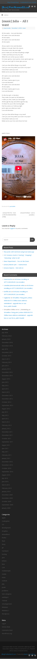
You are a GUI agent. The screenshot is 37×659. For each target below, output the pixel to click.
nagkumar (7, 298)
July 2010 (5, 478)
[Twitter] (32, 6)
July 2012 (5, 412)
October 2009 (6, 501)
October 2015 (6, 356)
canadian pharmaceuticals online (14, 285)
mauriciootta (7, 28)
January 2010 (6, 491)
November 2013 (7, 375)
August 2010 (6, 475)
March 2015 (6, 359)
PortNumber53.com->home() (28, 2)
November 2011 (7, 435)
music (24, 28)
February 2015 (7, 362)
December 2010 (7, 462)
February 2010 (7, 488)
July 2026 (5, 332)
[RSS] (34, 6)
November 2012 (7, 399)
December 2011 (7, 432)
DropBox (5, 531)
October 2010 (6, 468)
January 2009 (6, 508)
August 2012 (6, 409)
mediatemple (6, 571)
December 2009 (7, 495)
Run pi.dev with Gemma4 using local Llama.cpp (19, 252)
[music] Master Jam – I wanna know (15, 264)
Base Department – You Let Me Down (16, 261)
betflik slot (7, 291)
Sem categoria (6, 594)
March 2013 (6, 392)
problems (5, 591)
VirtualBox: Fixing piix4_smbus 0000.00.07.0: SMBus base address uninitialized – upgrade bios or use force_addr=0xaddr (18, 315)
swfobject (5, 597)
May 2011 (5, 452)
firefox (4, 538)
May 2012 (5, 415)
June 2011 (5, 448)
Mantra (26, 654)
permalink (12, 206)
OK (31, 239)
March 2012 (6, 422)
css (3, 524)
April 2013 (5, 389)
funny (3, 544)
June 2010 (5, 481)
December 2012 (7, 395)
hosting (4, 554)
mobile (4, 574)
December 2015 (7, 352)
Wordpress (5, 614)
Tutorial (4, 600)
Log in (4, 623)
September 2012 (7, 405)
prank (4, 587)
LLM (3, 567)
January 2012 (6, 428)
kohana (4, 561)
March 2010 (6, 485)
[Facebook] (29, 6)
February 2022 (7, 336)
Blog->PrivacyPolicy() (13, 2)
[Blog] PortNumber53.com (15, 7)
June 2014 (5, 366)
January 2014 (6, 369)
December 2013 (7, 372)
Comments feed (7, 630)
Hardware (5, 551)
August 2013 (6, 379)
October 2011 (6, 438)
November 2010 (7, 465)
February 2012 (7, 425)
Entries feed (6, 627)
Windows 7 (5, 610)
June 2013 (5, 382)
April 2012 (5, 419)
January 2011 (6, 458)
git (3, 547)
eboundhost (6, 534)
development (6, 528)
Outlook (4, 581)
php (3, 584)
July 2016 (5, 349)
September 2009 (7, 505)
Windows (5, 607)
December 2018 (7, 342)
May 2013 (5, 385)
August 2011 (6, 445)
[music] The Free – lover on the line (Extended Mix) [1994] (9, 215)
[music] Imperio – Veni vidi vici (13, 268)
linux (3, 564)
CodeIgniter (6, 521)
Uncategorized (7, 604)
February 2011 (7, 455)
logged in (12, 228)
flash (3, 541)
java (3, 557)
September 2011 (7, 442)
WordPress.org (7, 633)
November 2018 (7, 346)
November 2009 (7, 498)
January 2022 (6, 339)
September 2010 (7, 472)
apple (4, 518)
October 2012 (6, 402)
